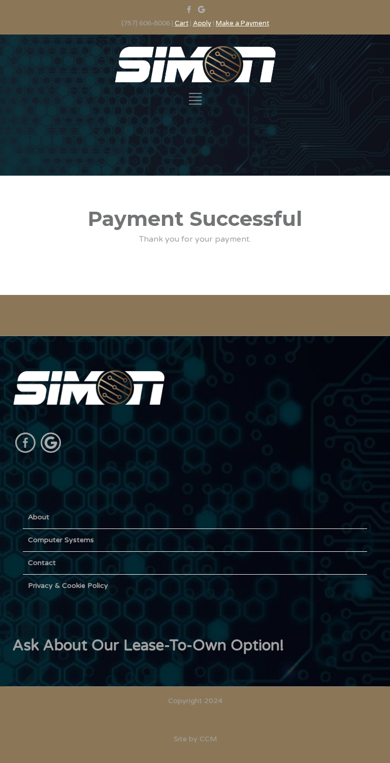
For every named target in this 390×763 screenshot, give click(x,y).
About (38, 517)
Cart (181, 23)
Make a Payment (242, 23)
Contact (42, 562)
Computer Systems (61, 540)
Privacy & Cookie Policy (68, 585)
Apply (202, 23)
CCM (208, 739)
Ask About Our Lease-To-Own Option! (148, 645)
